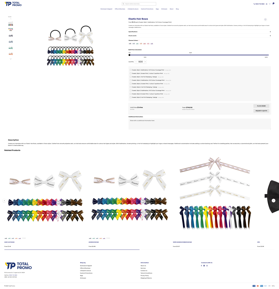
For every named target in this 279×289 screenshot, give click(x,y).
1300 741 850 (13, 275)
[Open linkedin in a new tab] (204, 266)
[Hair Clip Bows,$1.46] (45, 195)
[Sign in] (266, 4)
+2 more (24, 238)
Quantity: (131, 61)
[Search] (123, 4)
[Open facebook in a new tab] (201, 266)
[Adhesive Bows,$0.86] (130, 195)
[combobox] (139, 4)
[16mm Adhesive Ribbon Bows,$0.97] (214, 195)
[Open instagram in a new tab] (207, 266)
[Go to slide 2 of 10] (11, 59)
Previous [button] (4, 200)
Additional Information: (136, 117)
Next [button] (273, 200)
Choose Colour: (134, 40)
